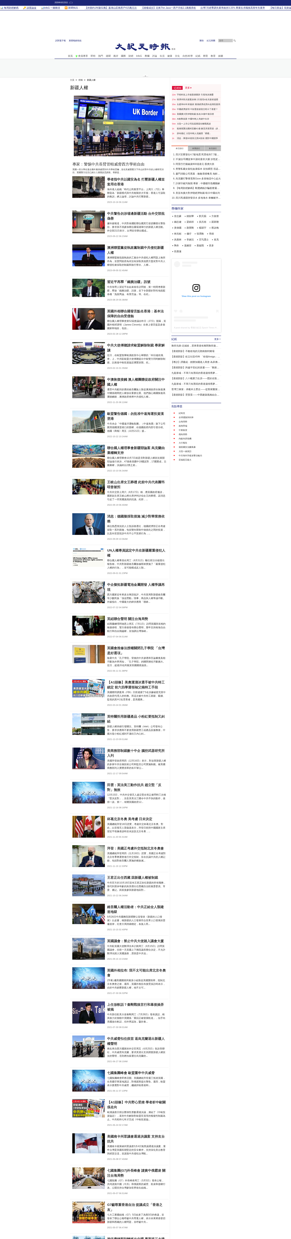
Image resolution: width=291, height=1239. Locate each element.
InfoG (139, 56)
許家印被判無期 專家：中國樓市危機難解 (198, 183)
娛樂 (220, 56)
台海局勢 (183, 421)
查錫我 (200, 245)
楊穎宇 (202, 227)
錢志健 (177, 222)
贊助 (201, 40)
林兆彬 (177, 233)
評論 (154, 56)
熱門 (100, 56)
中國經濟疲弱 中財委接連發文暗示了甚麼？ (197, 109)
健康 (169, 56)
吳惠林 (177, 239)
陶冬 (176, 245)
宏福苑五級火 (185, 460)
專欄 (147, 56)
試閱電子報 (60, 40)
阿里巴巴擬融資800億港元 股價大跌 (195, 164)
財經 (131, 56)
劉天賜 (202, 216)
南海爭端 (183, 426)
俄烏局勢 (183, 434)
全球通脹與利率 (186, 417)
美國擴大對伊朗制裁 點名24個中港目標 (195, 114)
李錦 (211, 233)
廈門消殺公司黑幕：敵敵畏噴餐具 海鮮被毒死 (198, 174)
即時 (93, 56)
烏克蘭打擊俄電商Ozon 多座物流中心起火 (198, 178)
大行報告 (183, 443)
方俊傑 (215, 216)
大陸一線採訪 (185, 451)
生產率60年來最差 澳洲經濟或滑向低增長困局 (198, 104)
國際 (123, 56)
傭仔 (189, 233)
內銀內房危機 (185, 438)
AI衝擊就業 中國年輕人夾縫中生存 (193, 119)
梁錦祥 (190, 222)
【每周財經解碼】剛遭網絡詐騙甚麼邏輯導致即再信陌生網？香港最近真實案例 (197, 188)
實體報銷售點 (75, 40)
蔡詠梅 (215, 227)
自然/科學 (187, 56)
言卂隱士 (204, 239)
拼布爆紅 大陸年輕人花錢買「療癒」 (194, 133)
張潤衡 (200, 233)
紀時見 (182, 413)
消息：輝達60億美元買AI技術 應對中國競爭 (197, 138)
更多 (211, 245)
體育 (205, 56)
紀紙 (198, 56)
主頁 (72, 80)
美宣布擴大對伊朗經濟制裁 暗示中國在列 (198, 193)
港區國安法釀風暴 (187, 447)
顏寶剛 (190, 227)
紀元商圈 (211, 40)
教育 (213, 56)
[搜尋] (234, 40)
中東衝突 (183, 430)
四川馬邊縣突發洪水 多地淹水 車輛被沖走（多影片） (198, 198)
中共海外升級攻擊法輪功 (190, 455)
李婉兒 (190, 239)
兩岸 (115, 56)
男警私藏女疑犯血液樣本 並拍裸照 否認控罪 (198, 169)
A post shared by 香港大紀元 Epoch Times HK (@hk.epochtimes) (205, 327)
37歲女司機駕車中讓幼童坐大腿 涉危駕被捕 (198, 159)
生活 (162, 56)
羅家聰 (215, 222)
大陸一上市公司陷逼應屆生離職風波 (194, 123)
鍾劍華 (190, 216)
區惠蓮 (177, 251)
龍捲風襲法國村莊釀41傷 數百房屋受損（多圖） (197, 128)
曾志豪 (177, 216)
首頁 (70, 56)
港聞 (108, 56)
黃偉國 (177, 227)
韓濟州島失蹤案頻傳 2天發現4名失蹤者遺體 (197, 99)
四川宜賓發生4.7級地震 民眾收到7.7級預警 (197, 154)
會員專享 (83, 56)
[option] (119, 126)
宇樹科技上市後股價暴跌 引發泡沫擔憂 (195, 94)
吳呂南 (202, 222)
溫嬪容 (187, 245)
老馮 (216, 239)
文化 (177, 56)
